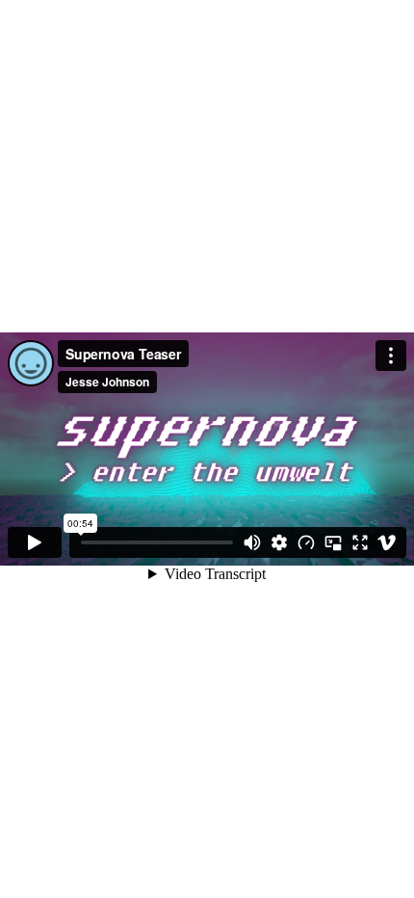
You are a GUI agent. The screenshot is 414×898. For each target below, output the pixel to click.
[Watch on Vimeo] (387, 542)
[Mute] (252, 542)
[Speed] (306, 542)
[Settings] (279, 542)
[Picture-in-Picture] (333, 542)
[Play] (35, 542)
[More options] (390, 355)
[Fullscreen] (360, 542)
